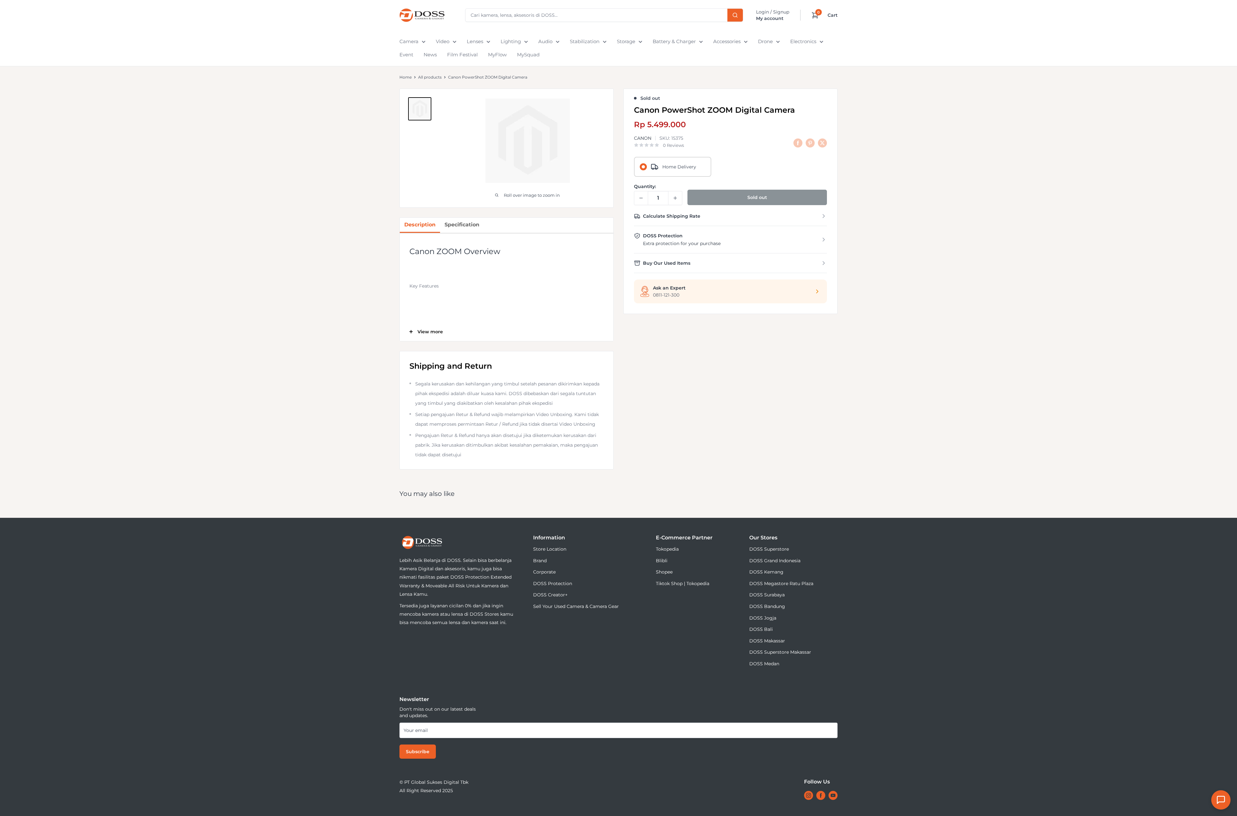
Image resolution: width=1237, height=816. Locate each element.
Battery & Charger (674, 41)
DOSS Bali (761, 629)
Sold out (757, 197)
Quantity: (645, 186)
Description (420, 225)
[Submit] (735, 15)
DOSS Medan (764, 664)
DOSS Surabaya (767, 595)
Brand (540, 561)
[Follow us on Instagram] (808, 795)
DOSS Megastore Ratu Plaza (781, 583)
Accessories (727, 41)
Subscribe (417, 751)
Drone (765, 41)
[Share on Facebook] (797, 142)
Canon (642, 138)
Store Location (549, 549)
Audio (545, 41)
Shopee (664, 572)
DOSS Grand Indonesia (775, 561)
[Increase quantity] (675, 198)
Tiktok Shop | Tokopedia (682, 583)
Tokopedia (667, 549)
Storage (626, 41)
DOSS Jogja (762, 618)
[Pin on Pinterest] (810, 142)
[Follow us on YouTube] (833, 795)
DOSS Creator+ (550, 595)
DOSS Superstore (769, 549)
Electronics (803, 41)
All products (430, 77)
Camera (408, 41)
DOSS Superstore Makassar (780, 652)
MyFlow (497, 55)
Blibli (661, 561)
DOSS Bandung (767, 606)
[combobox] (604, 15)
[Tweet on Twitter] (822, 142)
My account (769, 18)
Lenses (475, 41)
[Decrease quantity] (641, 198)
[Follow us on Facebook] (820, 795)
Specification (462, 225)
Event (406, 55)
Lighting (511, 41)
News (430, 55)
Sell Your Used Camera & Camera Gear (576, 606)
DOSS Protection (552, 583)
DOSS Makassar (767, 641)
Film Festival (462, 55)
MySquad (528, 55)
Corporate (544, 572)
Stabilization (584, 41)
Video (442, 41)
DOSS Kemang (766, 572)
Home (405, 77)
